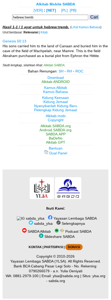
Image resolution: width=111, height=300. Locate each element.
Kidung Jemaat (55, 102)
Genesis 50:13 (14, 41)
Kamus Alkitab (55, 88)
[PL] (64, 10)
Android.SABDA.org (55, 130)
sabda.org (57, 281)
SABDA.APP (56, 134)
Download (55, 78)
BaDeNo (55, 138)
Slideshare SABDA (59, 237)
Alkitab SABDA (54, 65)
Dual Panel (57, 153)
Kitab (44, 32)
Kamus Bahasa (55, 92)
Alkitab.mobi (56, 116)
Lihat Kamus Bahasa (85, 27)
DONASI (74, 247)
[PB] (73, 10)
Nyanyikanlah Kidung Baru (55, 106)
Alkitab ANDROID (56, 82)
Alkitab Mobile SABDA (55, 4)
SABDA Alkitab (39, 231)
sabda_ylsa (34, 218)
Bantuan (55, 148)
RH (69, 71)
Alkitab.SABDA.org (56, 126)
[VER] (38, 10)
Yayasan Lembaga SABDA (74, 218)
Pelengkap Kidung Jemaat (55, 110)
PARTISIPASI (53, 247)
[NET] (51, 10)
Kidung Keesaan (55, 98)
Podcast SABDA (77, 231)
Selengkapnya (73, 223)
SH (61, 71)
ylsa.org (98, 276)
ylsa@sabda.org (66, 276)
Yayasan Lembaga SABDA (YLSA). (38, 261)
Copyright (56, 120)
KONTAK (35, 247)
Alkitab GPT (55, 142)
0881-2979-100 (25, 276)
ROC (79, 71)
